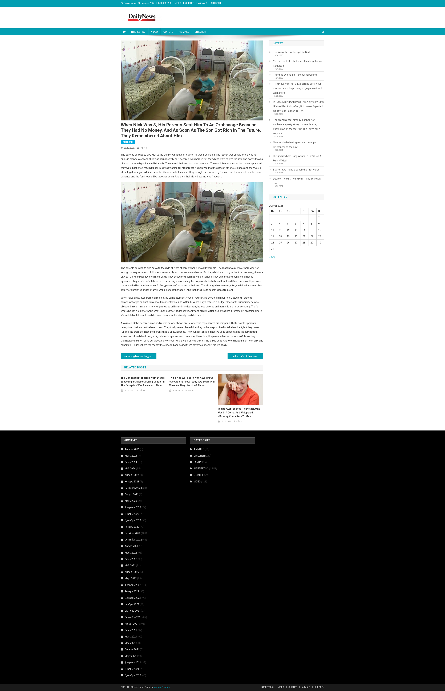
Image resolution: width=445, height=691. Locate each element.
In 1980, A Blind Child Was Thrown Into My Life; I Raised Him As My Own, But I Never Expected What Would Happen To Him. (298, 106)
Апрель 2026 (132, 449)
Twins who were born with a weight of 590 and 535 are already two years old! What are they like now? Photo (192, 381)
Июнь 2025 (131, 455)
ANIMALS (202, 3)
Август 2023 (132, 494)
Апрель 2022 (132, 572)
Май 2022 (130, 565)
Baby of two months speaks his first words (296, 169)
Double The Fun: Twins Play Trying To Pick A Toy (297, 181)
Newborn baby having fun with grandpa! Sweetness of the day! (295, 144)
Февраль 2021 (133, 662)
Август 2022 (132, 546)
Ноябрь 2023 (132, 481)
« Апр (272, 257)
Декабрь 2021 (133, 597)
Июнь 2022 (131, 559)
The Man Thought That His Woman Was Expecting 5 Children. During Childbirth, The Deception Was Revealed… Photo (143, 381)
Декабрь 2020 (133, 675)
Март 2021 (131, 656)
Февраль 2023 (133, 507)
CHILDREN (216, 3)
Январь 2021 (132, 669)
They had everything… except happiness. (295, 74)
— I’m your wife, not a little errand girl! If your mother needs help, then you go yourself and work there (297, 88)
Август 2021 (132, 623)
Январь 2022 (132, 591)
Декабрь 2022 (133, 520)
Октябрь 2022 (132, 533)
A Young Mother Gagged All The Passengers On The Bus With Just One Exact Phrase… (140, 356)
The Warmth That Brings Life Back (292, 52)
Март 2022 (131, 578)
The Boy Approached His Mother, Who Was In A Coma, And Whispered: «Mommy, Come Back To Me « (239, 412)
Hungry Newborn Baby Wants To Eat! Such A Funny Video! (297, 158)
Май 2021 (130, 643)
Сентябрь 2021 (133, 617)
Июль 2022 (131, 552)
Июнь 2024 (131, 462)
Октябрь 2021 (132, 610)
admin (143, 147)
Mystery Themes (161, 687)
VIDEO (178, 3)
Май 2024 (130, 468)
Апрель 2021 (132, 649)
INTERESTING (164, 3)
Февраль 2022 (133, 585)
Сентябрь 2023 (133, 488)
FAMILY (198, 462)
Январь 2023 (132, 514)
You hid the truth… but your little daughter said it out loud (298, 63)
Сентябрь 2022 (133, 539)
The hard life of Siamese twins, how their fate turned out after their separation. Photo (246, 356)
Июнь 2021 (131, 636)
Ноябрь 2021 (132, 604)
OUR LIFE (189, 3)
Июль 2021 (131, 630)
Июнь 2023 (131, 500)
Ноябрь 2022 (132, 526)
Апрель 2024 (132, 475)
